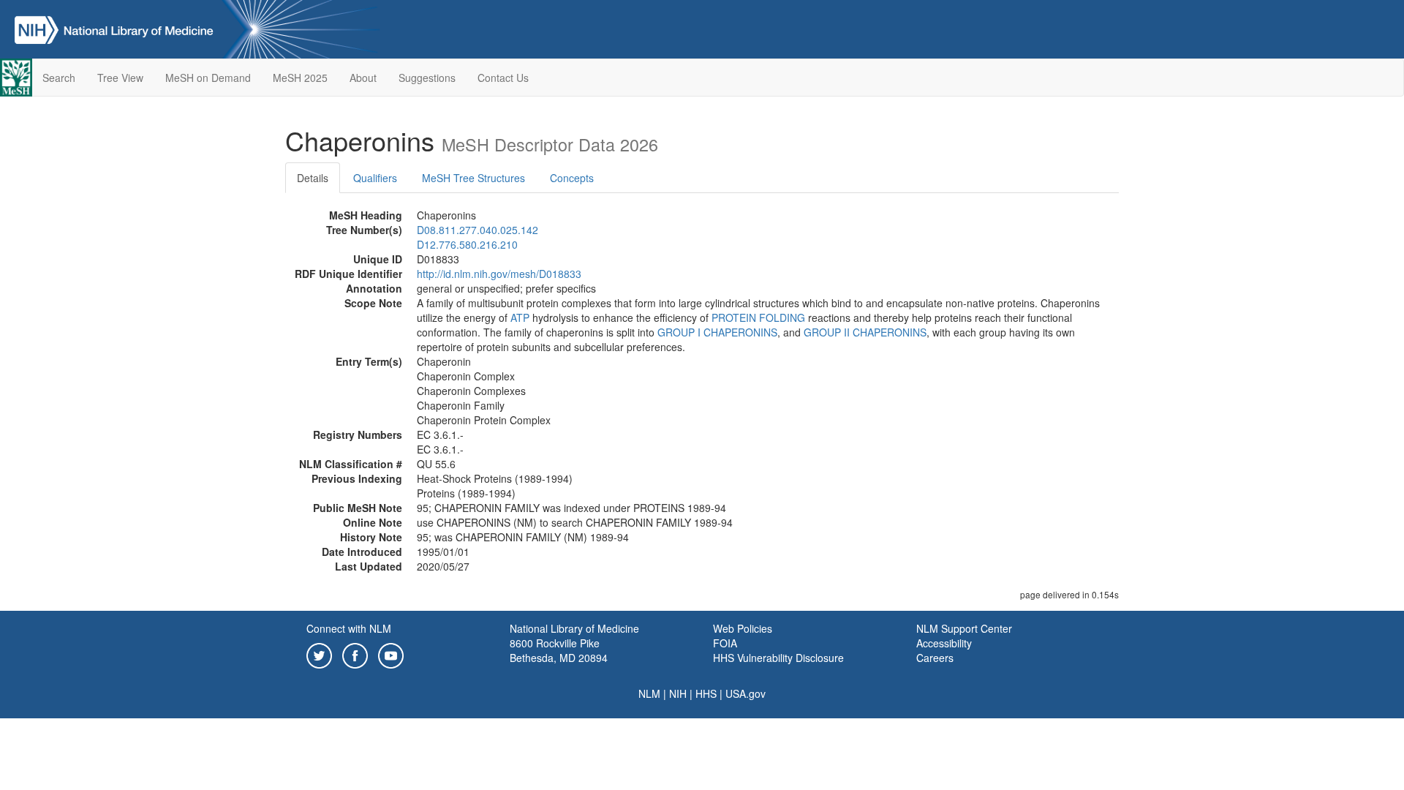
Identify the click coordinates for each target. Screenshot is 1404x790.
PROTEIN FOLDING (758, 317)
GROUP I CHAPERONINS (717, 332)
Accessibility (944, 643)
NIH (678, 693)
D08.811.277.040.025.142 (477, 229)
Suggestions (427, 77)
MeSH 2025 (300, 77)
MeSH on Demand (208, 77)
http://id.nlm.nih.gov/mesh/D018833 (499, 273)
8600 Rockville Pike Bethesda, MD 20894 (559, 650)
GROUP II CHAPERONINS (865, 332)
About (363, 77)
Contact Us (503, 77)
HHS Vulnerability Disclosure (778, 657)
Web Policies (742, 628)
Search (58, 77)
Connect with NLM (348, 628)
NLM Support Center (964, 628)
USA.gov (745, 693)
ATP (519, 317)
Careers (935, 657)
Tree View (120, 77)
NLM (649, 693)
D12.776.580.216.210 (467, 244)
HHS (706, 693)
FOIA (725, 643)
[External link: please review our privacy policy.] (319, 654)
